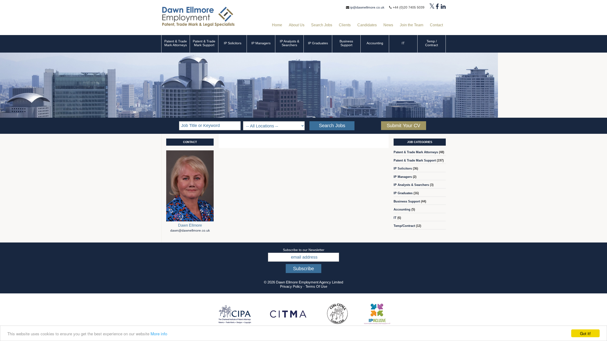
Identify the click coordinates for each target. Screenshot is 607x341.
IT (403, 43)
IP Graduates (318, 43)
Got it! (585, 333)
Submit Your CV (403, 125)
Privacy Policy (291, 286)
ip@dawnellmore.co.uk (367, 7)
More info (159, 334)
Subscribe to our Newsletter (303, 250)
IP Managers (261, 43)
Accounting (375, 43)
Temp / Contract (431, 43)
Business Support (346, 43)
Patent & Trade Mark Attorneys (175, 43)
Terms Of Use (316, 286)
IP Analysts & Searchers (289, 43)
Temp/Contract (404, 226)
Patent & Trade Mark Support (204, 43)
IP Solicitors (232, 43)
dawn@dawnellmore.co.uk (190, 230)
